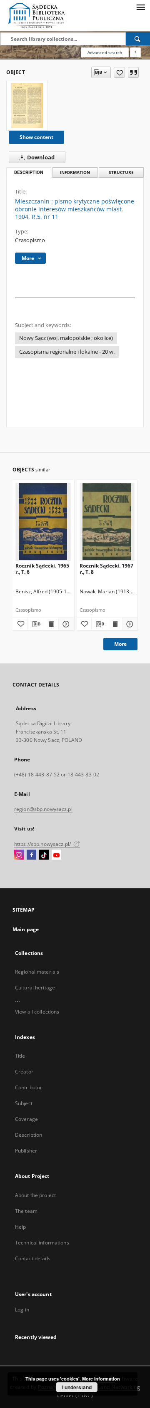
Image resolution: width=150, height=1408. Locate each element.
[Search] (138, 38)
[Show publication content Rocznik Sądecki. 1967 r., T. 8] (114, 624)
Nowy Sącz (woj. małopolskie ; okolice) (66, 338)
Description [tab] (28, 172)
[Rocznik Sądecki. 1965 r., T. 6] (43, 521)
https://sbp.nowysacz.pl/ (43, 844)
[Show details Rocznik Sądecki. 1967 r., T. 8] (128, 624)
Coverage (26, 1119)
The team (26, 1211)
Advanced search (105, 52)
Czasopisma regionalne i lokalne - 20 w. (67, 351)
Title (20, 1055)
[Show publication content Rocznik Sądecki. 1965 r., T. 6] (50, 624)
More (120, 643)
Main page (25, 929)
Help (20, 1226)
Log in (22, 1309)
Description (28, 1134)
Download (40, 157)
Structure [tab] (121, 172)
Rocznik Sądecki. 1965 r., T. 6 (42, 568)
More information (101, 1379)
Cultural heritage (35, 987)
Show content (36, 137)
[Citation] (133, 72)
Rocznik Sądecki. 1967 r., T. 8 (106, 568)
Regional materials (37, 971)
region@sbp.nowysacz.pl (43, 809)
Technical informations (42, 1242)
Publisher (26, 1150)
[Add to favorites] (119, 72)
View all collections (37, 1011)
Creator (24, 1071)
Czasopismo (30, 240)
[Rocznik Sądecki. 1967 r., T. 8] (107, 521)
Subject (23, 1103)
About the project (35, 1195)
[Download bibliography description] (35, 624)
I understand (77, 1387)
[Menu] (140, 6)
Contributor (28, 1087)
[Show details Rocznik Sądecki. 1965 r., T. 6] (65, 624)
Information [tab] (75, 172)
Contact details (32, 1258)
